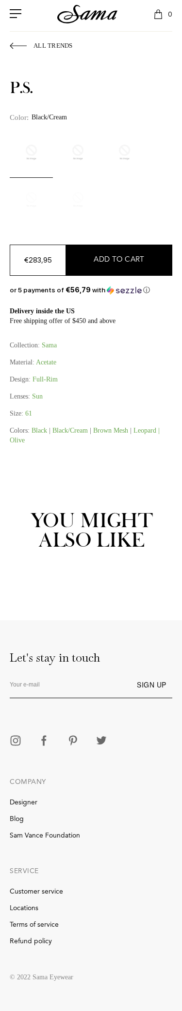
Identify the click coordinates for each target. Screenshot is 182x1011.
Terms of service (34, 924)
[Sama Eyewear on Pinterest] (73, 741)
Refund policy (31, 941)
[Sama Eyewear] (87, 14)
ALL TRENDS (53, 45)
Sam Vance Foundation (45, 835)
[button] (91, 290)
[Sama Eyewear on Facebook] (44, 741)
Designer (23, 802)
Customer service (36, 891)
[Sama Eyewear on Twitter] (101, 741)
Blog (17, 819)
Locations (24, 908)
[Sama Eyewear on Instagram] (15, 741)
